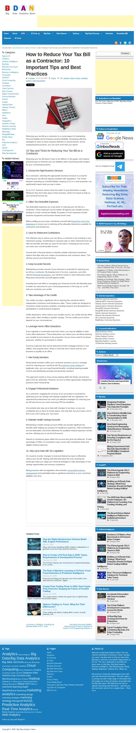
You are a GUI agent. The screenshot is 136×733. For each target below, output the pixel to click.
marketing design (24, 694)
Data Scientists (18, 675)
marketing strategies (11, 698)
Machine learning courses (105, 334)
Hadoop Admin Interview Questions (108, 306)
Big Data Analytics (25, 658)
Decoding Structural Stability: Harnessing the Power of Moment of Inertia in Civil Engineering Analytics (77, 626)
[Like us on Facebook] (120, 42)
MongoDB (17, 701)
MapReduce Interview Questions (107, 320)
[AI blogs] (114, 252)
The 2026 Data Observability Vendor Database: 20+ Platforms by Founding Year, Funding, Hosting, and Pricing (114, 502)
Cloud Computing (8, 80)
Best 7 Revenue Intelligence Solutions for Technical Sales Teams (119, 575)
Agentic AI (6, 56)
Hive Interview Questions (105, 318)
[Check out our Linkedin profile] (129, 42)
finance (72, 78)
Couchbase (6, 86)
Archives (98, 355)
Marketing (6, 132)
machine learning (12, 686)
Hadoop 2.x (7, 681)
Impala (4, 118)
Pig (3, 140)
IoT (36, 684)
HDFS (27, 684)
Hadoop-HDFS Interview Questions (108, 301)
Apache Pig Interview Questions (107, 315)
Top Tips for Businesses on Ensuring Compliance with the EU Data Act (119, 437)
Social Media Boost (54, 682)
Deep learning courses (103, 332)
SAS (4, 145)
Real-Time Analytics (39, 81)
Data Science (61, 33)
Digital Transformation (10, 94)
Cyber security (16, 673)
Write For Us (52, 690)
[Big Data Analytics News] (22, 14)
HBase (4, 110)
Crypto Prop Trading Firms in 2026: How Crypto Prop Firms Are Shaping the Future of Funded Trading (66, 588)
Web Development (9, 153)
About (14, 33)
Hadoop (75, 33)
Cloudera (5, 83)
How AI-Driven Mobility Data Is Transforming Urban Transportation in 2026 (119, 415)
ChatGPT (5, 78)
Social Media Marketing (23, 712)
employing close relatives (71, 365)
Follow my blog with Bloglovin (13, 719)
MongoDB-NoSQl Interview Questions (109, 311)
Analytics (66, 78)
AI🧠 (22, 33)
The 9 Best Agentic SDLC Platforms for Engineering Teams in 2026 (112, 276)
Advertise (109, 33)
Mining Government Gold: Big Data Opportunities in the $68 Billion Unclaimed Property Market (118, 450)
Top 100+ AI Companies (56, 688)
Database (27, 672)
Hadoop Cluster (17, 681)
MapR (25, 686)
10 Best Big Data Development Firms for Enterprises (117, 618)
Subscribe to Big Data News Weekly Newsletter (65, 685)
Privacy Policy (52, 680)
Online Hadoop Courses (104, 336)
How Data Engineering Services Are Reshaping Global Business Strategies (119, 426)
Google (5, 102)
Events (49, 677)
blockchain (27, 662)
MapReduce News (9, 129)
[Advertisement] (85, 21)
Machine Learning (9, 126)
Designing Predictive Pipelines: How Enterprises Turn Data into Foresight (119, 404)
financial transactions (42, 275)
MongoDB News (8, 134)
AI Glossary (51, 658)
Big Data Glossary (91, 33)
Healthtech (6, 113)
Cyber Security (8, 88)
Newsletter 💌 (122, 33)
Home (6, 33)
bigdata (32, 78)
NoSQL (28, 700)
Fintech (33, 48)
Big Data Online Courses (104, 339)
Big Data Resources (54, 669)
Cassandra (6, 75)
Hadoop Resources (9, 684)
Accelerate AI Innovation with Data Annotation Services (117, 596)
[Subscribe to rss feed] (116, 42)
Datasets (7, 38)
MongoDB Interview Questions (107, 308)
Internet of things (8, 124)
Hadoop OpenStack (30, 682)
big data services (13, 661)
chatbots (22, 666)
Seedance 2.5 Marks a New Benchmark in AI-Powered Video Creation (113, 271)
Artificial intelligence (24, 654)
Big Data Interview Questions (106, 299)
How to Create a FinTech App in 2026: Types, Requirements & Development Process (65, 556)
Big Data (46, 33)
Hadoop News (7, 105)
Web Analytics (11, 714)
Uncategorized (7, 150)
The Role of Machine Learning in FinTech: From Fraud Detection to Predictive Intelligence (66, 572)
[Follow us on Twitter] (125, 42)
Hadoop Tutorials (8, 107)
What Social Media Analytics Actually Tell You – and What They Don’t (113, 287)
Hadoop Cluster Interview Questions (109, 304)
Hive (4, 115)
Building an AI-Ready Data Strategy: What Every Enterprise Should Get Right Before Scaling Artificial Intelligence (113, 281)
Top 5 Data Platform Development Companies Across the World (118, 607)
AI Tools (18, 38)
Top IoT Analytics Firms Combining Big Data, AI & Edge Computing (118, 629)
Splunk (4, 148)
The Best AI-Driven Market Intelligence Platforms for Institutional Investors (118, 515)
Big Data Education (54, 663)
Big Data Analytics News (21, 48)
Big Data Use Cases (10, 67)
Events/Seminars (8, 97)
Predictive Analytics (9, 142)
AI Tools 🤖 (35, 33)
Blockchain (6, 69)
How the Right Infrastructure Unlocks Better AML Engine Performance (65, 540)
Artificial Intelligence (10, 61)
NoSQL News (7, 137)
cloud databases (26, 670)
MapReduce (9, 690)
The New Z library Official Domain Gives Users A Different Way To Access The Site (113, 267)
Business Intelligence (10, 72)
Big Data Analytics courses (105, 341)
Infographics (7, 121)
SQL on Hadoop (36, 712)
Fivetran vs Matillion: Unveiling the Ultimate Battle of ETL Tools (40, 625)
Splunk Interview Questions (105, 313)
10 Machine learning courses (106, 343)
